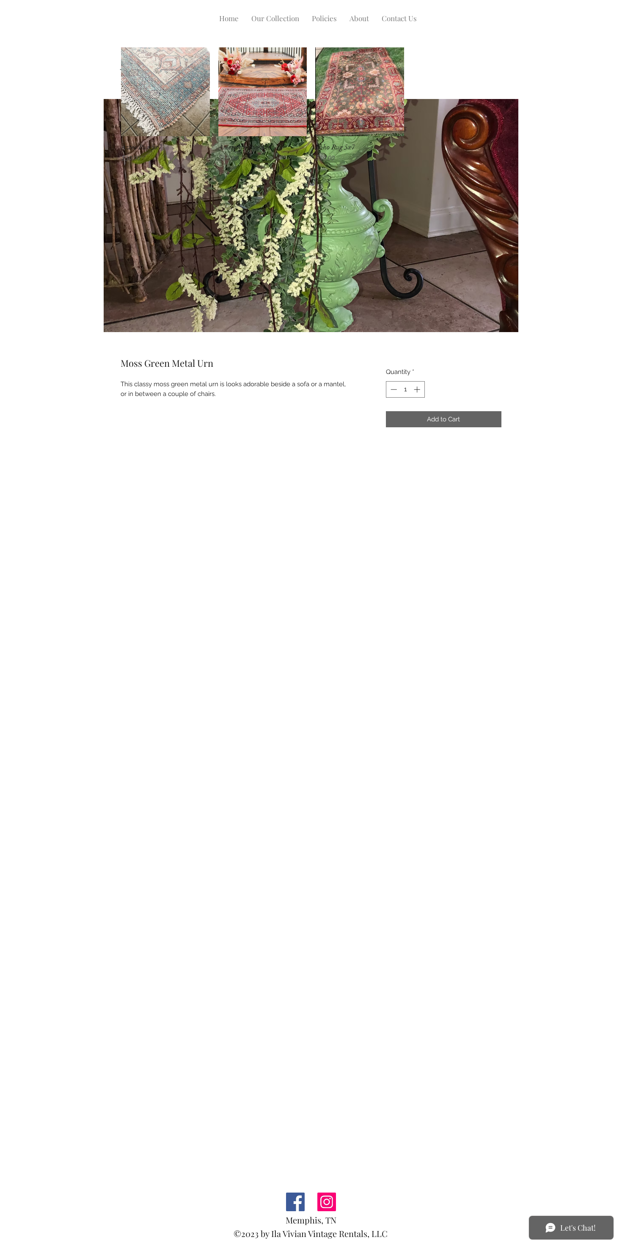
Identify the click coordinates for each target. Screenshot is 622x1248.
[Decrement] (393, 389)
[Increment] (418, 389)
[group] (311, 105)
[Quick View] (165, 91)
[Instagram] (326, 1202)
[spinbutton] (405, 389)
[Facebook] (295, 1202)
